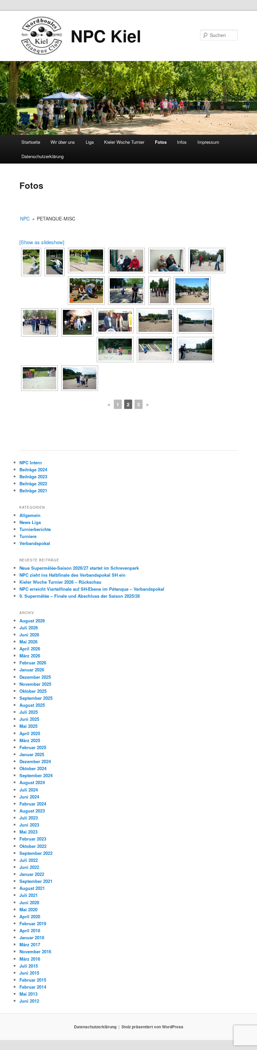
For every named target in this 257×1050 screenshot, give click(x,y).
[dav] (39, 322)
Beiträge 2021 (33, 490)
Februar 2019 (32, 923)
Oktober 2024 (33, 768)
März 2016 (29, 959)
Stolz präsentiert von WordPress (152, 1027)
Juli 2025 (28, 712)
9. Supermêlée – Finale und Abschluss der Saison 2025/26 (79, 596)
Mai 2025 (28, 726)
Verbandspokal (34, 543)
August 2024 (32, 782)
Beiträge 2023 (33, 476)
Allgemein (29, 515)
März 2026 (29, 655)
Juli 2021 (28, 895)
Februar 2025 (32, 747)
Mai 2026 (28, 641)
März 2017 (29, 944)
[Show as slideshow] (41, 241)
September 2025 (36, 698)
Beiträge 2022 (33, 483)
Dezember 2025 (35, 677)
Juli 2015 (28, 966)
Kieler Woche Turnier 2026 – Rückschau (60, 582)
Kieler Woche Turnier (124, 142)
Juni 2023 (29, 825)
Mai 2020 (28, 909)
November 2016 (35, 951)
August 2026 (32, 620)
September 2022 (36, 853)
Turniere (27, 536)
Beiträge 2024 (33, 469)
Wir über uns (63, 142)
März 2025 (29, 740)
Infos (182, 142)
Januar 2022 (31, 874)
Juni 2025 (29, 719)
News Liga (30, 522)
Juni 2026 (29, 634)
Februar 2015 (32, 980)
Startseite (30, 142)
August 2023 (32, 811)
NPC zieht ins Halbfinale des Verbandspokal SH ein (72, 575)
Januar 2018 (31, 937)
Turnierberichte (35, 529)
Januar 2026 (31, 669)
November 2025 (35, 684)
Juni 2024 (29, 797)
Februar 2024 (32, 804)
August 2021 (32, 888)
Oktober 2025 (33, 691)
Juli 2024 (28, 789)
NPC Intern (30, 462)
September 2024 (36, 775)
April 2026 (29, 648)
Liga (90, 142)
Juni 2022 (29, 867)
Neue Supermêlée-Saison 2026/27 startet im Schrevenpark (79, 568)
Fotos (161, 142)
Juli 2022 (28, 860)
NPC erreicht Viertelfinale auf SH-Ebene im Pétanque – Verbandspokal (91, 589)
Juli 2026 (28, 627)
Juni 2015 (29, 973)
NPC (25, 218)
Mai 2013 (28, 994)
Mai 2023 (28, 832)
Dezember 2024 (35, 761)
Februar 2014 (32, 987)
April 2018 (29, 930)
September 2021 (36, 881)
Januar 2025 (31, 754)
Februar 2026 (32, 662)
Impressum (208, 142)
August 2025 (32, 705)
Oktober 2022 (33, 846)
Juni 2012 (29, 1001)
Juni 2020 (29, 902)
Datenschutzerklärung (42, 156)
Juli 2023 (28, 818)
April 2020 (29, 916)
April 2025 (29, 733)
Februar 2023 (32, 839)
